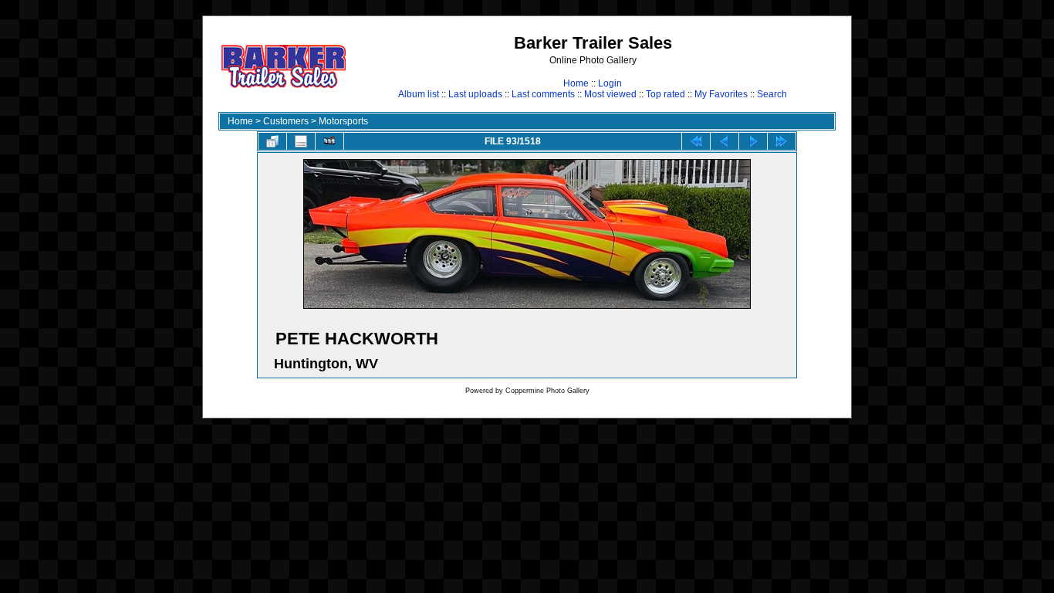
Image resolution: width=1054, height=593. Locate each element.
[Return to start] (696, 141)
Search (772, 94)
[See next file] (753, 141)
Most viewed (610, 94)
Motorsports (343, 121)
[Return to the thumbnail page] (272, 141)
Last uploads (475, 94)
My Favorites (721, 94)
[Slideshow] (329, 141)
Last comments (543, 94)
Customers (286, 121)
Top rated (665, 94)
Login (610, 83)
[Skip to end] (782, 141)
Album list (418, 94)
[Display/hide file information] (301, 141)
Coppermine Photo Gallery (547, 391)
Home (576, 83)
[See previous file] (724, 141)
